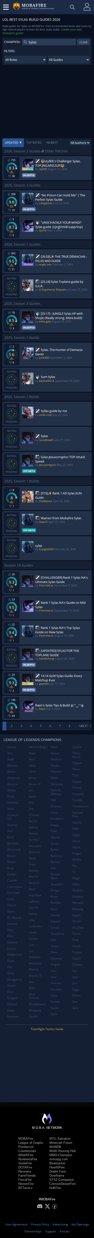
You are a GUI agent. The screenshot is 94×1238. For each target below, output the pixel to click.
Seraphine (57, 934)
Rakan (55, 849)
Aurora (12, 825)
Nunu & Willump (56, 792)
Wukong (77, 909)
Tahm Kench (76, 755)
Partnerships (33, 1231)
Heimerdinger (38, 747)
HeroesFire (26, 1184)
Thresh (77, 788)
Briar (10, 868)
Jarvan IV (34, 784)
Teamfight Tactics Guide (47, 1029)
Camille (12, 880)
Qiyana (55, 837)
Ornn (54, 813)
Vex (74, 866)
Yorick (76, 946)
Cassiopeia (14, 887)
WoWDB (55, 1147)
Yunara (77, 952)
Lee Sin (34, 907)
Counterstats (27, 1151)
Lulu (31, 945)
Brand (11, 856)
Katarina (34, 852)
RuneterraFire (27, 1159)
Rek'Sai (55, 862)
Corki (10, 899)
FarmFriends (27, 1175)
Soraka (55, 1002)
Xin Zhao (78, 927)
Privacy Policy (40, 1224)
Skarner (56, 983)
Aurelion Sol (13, 817)
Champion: (12, 42)
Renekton (57, 884)
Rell (53, 868)
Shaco (55, 946)
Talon (76, 769)
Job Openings (80, 1224)
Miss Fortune (34, 996)
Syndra (77, 747)
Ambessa (13, 778)
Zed (74, 977)
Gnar (10, 992)
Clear (83, 42)
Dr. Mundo (14, 918)
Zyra (75, 1008)
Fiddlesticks (15, 955)
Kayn (32, 864)
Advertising (60, 1224)
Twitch (76, 822)
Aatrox (11, 747)
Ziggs (76, 989)
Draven (12, 924)
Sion (53, 971)
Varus (76, 841)
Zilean (76, 995)
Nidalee (56, 771)
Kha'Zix (34, 877)
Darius (11, 905)
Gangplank (14, 979)
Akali (10, 759)
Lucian (33, 938)
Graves (12, 1004)
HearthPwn (57, 1167)
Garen (11, 985)
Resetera (24, 1171)
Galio (10, 973)
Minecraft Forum (60, 1143)
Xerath (76, 921)
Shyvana (56, 958)
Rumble (56, 903)
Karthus (34, 840)
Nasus (55, 753)
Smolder (56, 989)
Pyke (54, 831)
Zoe (74, 1002)
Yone (75, 940)
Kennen (34, 870)
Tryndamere (80, 806)
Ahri (10, 753)
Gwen (11, 1010)
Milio (32, 988)
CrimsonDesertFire (62, 1184)
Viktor (76, 884)
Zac (74, 971)
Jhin (31, 802)
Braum (11, 862)
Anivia (11, 790)
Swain (55, 1008)
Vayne (76, 847)
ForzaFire (25, 1179)
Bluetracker (57, 1163)
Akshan (12, 765)
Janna (32, 778)
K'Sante (34, 815)
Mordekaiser (37, 1004)
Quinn (55, 843)
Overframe (56, 1175)
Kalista (33, 827)
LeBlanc (34, 901)
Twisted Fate (77, 814)
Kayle (32, 858)
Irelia (32, 765)
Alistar (11, 771)
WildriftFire (25, 1155)
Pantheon (57, 819)
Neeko (55, 765)
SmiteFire (25, 1163)
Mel (31, 982)
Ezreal (11, 948)
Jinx (31, 809)
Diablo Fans (57, 1171)
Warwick (78, 903)
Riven (54, 897)
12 (80, 726)
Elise (10, 936)
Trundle (77, 800)
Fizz (9, 967)
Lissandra (35, 926)
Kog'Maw (35, 895)
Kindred (34, 883)
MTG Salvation (59, 1138)
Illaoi (32, 759)
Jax (31, 790)
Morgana (35, 1010)
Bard (10, 837)
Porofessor (26, 1147)
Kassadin (35, 846)
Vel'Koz (77, 859)
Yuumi (76, 958)
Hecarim (13, 1016)
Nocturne (57, 784)
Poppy (55, 825)
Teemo (77, 782)
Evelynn (12, 942)
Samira (55, 915)
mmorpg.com (58, 1159)
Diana (11, 911)
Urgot (76, 835)
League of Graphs (30, 1143)
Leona (33, 914)
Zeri (75, 983)
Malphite (35, 957)
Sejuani (55, 921)
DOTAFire (25, 1167)
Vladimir (77, 890)
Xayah (76, 915)
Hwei (32, 753)
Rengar (55, 890)
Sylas (54, 1014)
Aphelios (13, 802)
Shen (54, 952)
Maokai (34, 969)
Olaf (53, 800)
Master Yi (35, 976)
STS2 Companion (61, 1179)
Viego (76, 878)
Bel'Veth (12, 843)
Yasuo (76, 934)
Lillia (32, 920)
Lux (31, 951)
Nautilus (56, 759)
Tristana (77, 794)
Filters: (9, 51)
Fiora (10, 961)
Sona (54, 995)
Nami (54, 747)
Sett (53, 940)
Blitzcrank (13, 849)
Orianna (56, 806)
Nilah (54, 778)
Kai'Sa (33, 821)
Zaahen (77, 964)
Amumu (12, 784)
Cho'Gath (13, 893)
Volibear (77, 897)
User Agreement (16, 1224)
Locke (33, 932)
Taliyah (77, 763)
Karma (33, 833)
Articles (65, 1231)
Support (50, 1231)
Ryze (54, 909)
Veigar (76, 853)
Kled (32, 889)
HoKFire (55, 1188)
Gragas (12, 998)
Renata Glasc (55, 876)
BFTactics (25, 1188)
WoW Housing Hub (62, 1151)
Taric (75, 775)
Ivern (32, 771)
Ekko (10, 930)
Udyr (75, 828)
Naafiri (33, 1016)
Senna (55, 927)
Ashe (10, 809)
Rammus (56, 856)
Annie (11, 796)
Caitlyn (11, 874)
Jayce (32, 796)
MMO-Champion (60, 1155)
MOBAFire (25, 1138)
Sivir (53, 977)
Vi (73, 872)
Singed (55, 964)
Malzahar (35, 963)
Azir (10, 831)
